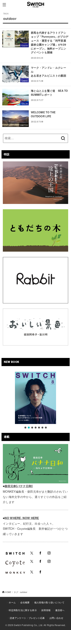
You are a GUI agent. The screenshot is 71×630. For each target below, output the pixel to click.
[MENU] (4, 4)
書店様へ (60, 610)
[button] (25, 428)
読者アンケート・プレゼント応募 (27, 617)
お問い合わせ (56, 617)
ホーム (12, 602)
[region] (35, 400)
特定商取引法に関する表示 (23, 610)
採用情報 (46, 610)
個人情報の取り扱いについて (49, 602)
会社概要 (25, 602)
